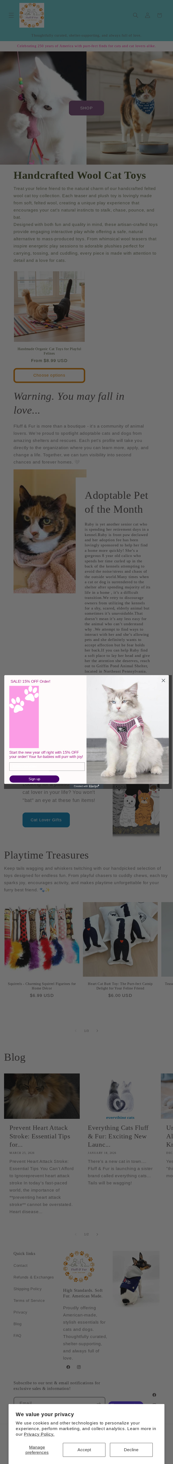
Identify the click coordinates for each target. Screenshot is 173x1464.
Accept (84, 1449)
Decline (131, 1449)
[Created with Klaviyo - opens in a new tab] (86, 786)
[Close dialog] (163, 680)
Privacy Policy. (39, 1434)
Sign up (34, 779)
